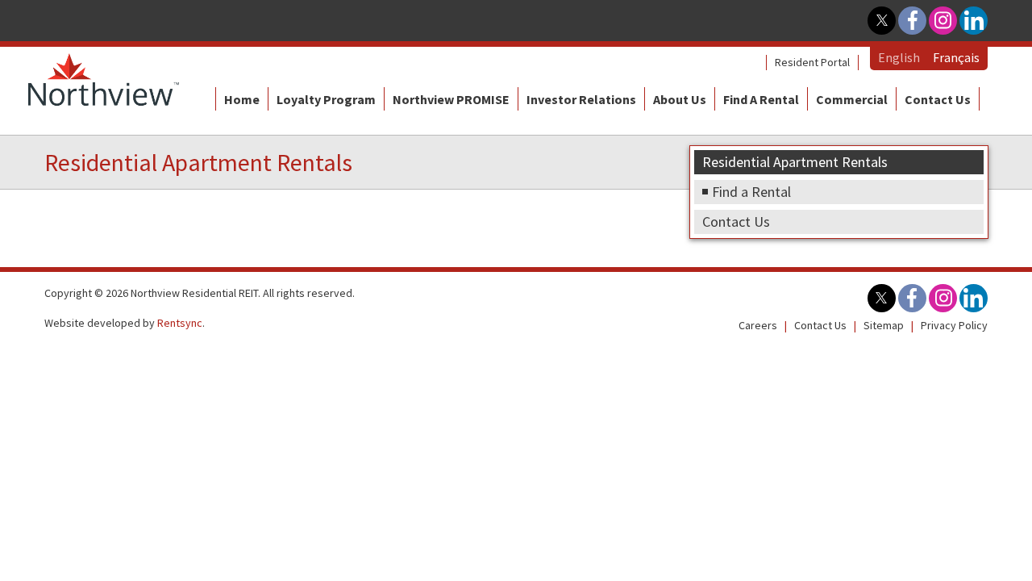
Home (242, 99)
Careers (758, 325)
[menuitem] (812, 62)
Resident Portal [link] (812, 62)
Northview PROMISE (451, 99)
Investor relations (581, 99)
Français (956, 57)
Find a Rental (761, 99)
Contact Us (938, 99)
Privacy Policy (954, 325)
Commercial (852, 99)
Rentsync (179, 323)
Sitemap (883, 325)
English (899, 57)
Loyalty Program (326, 99)
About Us (679, 99)
